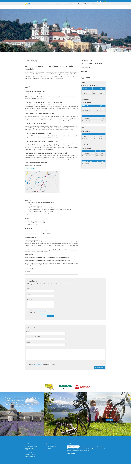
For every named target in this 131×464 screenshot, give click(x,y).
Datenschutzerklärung (40, 311)
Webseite (28, 342)
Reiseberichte (67, 4)
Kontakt (103, 4)
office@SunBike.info (30, 452)
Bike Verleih (87, 4)
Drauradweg (65, 398)
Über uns (95, 4)
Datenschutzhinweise (38, 364)
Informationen (78, 4)
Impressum (48, 448)
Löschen (43, 315)
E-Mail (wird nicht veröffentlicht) (33, 336)
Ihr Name (28, 331)
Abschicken (50, 315)
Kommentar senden (99, 367)
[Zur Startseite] (27, 4)
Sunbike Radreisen (56, 4)
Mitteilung (29, 299)
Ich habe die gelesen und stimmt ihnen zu (41, 364)
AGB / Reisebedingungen (51, 446)
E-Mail (28, 294)
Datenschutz (48, 450)
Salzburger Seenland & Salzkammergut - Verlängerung (109, 400)
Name (28, 288)
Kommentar (29, 348)
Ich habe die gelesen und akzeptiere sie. (40, 311)
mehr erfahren (21, 416)
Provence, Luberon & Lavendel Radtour (22, 398)
